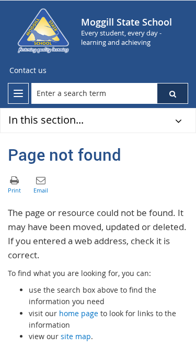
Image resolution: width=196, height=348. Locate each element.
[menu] (18, 93)
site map (76, 336)
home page (78, 313)
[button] (172, 93)
